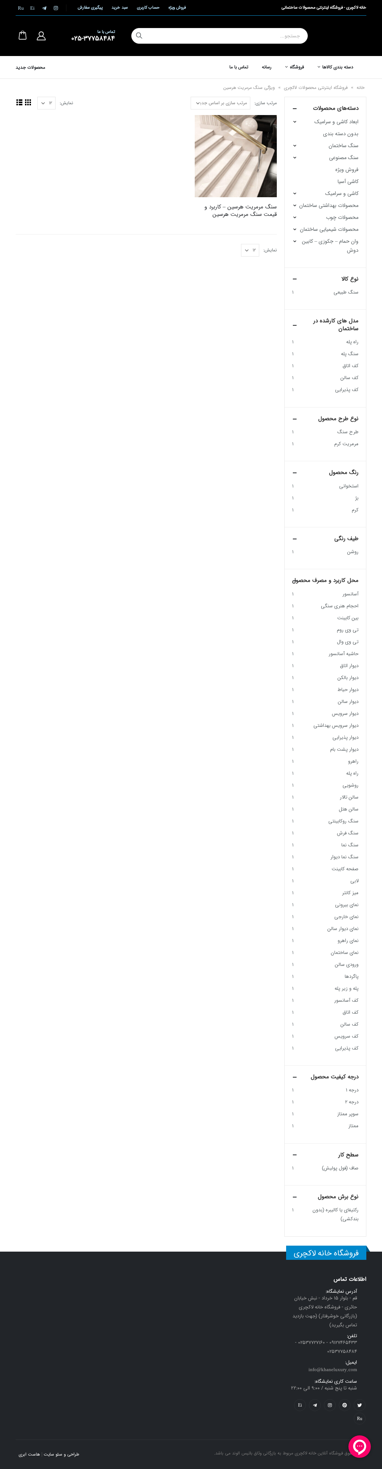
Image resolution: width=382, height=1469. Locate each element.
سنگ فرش (347, 833)
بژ (356, 498)
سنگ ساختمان (343, 146)
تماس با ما (239, 67)
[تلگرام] (44, 8)
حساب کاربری (148, 7)
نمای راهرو (348, 941)
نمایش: (66, 102)
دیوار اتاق (349, 666)
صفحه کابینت (345, 869)
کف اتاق (350, 366)
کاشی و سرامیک (341, 193)
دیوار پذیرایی (345, 737)
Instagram (330, 1405)
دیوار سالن (348, 702)
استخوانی (348, 486)
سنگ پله (349, 354)
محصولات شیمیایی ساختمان (329, 229)
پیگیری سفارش (90, 7)
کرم (355, 510)
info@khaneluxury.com (333, 1370)
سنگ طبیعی (346, 292)
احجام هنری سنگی (339, 606)
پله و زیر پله (346, 988)
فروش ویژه (177, 7)
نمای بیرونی (346, 905)
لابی (354, 881)
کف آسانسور (346, 1000)
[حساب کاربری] (41, 36)
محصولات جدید (30, 67)
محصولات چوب (342, 217)
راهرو (353, 761)
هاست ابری (29, 1454)
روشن (352, 552)
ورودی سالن (346, 965)
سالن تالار (349, 797)
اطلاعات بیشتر (207, 127)
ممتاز (353, 1126)
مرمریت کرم (346, 444)
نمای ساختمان (344, 953)
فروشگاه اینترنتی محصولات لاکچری (316, 87)
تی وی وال (347, 642)
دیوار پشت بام (344, 749)
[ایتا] (32, 8)
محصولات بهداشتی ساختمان (328, 205)
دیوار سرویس (345, 714)
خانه (360, 87)
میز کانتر (350, 893)
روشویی (350, 785)
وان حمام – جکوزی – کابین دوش (330, 245)
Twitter (360, 1405)
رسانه (267, 67)
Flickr (360, 1419)
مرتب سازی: (265, 102)
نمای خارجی (346, 917)
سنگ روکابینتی (343, 821)
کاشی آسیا (348, 181)
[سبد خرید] (22, 36)
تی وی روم (347, 630)
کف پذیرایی (346, 390)
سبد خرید (120, 7)
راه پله (352, 342)
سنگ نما (349, 845)
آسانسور (350, 594)
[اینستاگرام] (55, 8)
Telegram (315, 1405)
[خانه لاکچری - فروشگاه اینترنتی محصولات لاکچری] (340, 35)
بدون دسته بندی (340, 134)
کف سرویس (346, 1036)
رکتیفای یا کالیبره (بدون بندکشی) (335, 1214)
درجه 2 (351, 1102)
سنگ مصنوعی (343, 158)
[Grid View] (27, 102)
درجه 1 (352, 1090)
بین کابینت (347, 618)
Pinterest (345, 1405)
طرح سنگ (347, 432)
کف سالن (349, 378)
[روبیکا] (21, 8)
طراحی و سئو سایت (61, 1454)
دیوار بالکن (348, 678)
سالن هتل (348, 809)
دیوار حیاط (348, 690)
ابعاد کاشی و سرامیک (336, 122)
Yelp (300, 1405)
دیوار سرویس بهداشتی (335, 725)
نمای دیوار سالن (343, 929)
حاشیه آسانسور (343, 654)
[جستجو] (139, 35)
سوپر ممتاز (347, 1114)
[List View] (19, 102)
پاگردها (351, 976)
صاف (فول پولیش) (340, 1168)
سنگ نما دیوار (344, 857)
